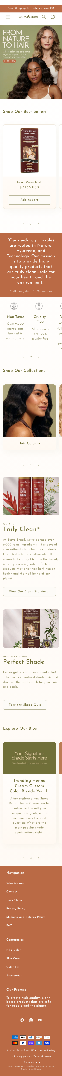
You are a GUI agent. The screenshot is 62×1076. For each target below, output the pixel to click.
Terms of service (43, 1056)
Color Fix (12, 967)
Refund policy (47, 1051)
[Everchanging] (31, 62)
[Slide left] (23, 224)
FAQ (9, 925)
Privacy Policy (15, 908)
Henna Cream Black (29, 182)
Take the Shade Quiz (25, 704)
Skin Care (13, 958)
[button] (8, 16)
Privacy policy (22, 1056)
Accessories (14, 975)
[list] (31, 328)
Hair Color (27, 443)
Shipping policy (32, 1062)
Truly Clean (14, 900)
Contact (11, 891)
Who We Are (15, 883)
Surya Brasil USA (26, 1050)
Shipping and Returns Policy (25, 917)
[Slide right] (38, 224)
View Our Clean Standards (29, 591)
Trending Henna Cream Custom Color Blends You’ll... (29, 786)
